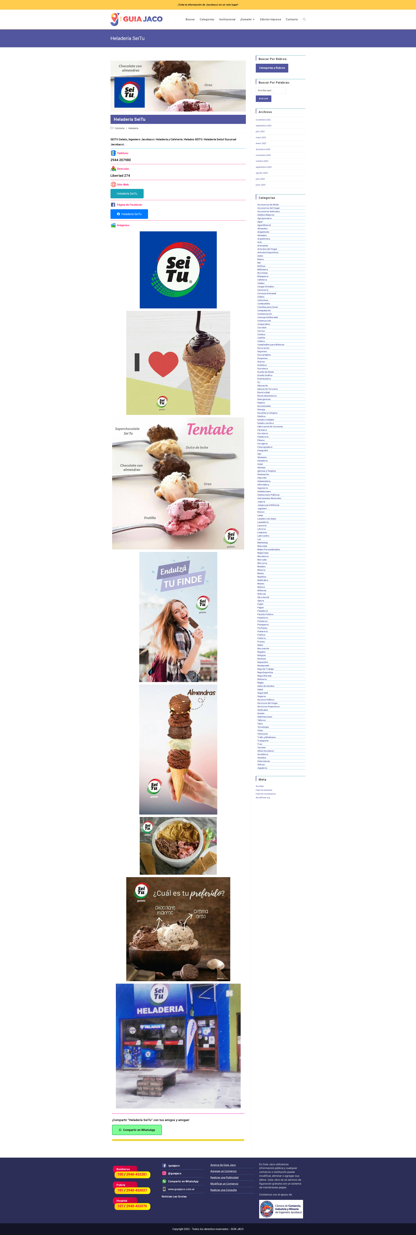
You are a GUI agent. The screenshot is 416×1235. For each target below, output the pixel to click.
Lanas (260, 515)
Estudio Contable (265, 419)
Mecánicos (263, 556)
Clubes (260, 297)
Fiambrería (262, 437)
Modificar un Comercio (224, 1183)
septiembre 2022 (264, 125)
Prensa (261, 641)
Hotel (260, 464)
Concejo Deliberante (267, 317)
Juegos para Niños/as (268, 505)
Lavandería (262, 522)
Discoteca (262, 368)
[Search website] (304, 19)
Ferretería (262, 433)
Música (261, 587)
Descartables (264, 355)
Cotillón (261, 338)
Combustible (263, 303)
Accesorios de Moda (268, 204)
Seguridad (262, 693)
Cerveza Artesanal (266, 293)
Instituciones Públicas (268, 495)
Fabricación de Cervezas (270, 426)
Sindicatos (262, 710)
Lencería (261, 525)
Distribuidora (264, 379)
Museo (260, 583)
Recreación (263, 648)
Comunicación (264, 314)
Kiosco (260, 512)
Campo (260, 283)
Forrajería (262, 443)
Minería (261, 570)
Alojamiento (263, 232)
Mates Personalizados (268, 549)
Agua (259, 221)
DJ (258, 382)
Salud (260, 689)
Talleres (261, 720)
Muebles (261, 577)
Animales (262, 235)
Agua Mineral (264, 225)
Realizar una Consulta (223, 1190)
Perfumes (262, 628)
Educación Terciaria (267, 389)
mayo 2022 (261, 137)
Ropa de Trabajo (265, 669)
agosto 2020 (262, 173)
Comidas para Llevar (267, 307)
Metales (261, 566)
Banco (260, 259)
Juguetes (262, 508)
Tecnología (263, 727)
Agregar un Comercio (223, 1171)
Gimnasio (262, 457)
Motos (260, 573)
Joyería (261, 501)
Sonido (260, 713)
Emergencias (264, 399)
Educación (262, 385)
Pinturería (262, 631)
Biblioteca (262, 269)
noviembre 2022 (263, 120)
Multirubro (262, 580)
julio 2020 (260, 179)
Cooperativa (263, 324)
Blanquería (262, 276)
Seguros (261, 696)
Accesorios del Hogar (268, 208)
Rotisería (261, 679)
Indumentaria (263, 481)
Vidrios (261, 764)
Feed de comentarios (266, 794)
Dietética (261, 365)
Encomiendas (264, 406)
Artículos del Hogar (267, 249)
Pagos (260, 607)
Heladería (133, 128)
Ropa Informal (264, 676)
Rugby (260, 682)
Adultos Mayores (265, 215)
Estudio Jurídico (265, 423)
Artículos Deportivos (267, 252)
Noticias (261, 594)
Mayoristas (262, 553)
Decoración (263, 348)
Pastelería (262, 618)
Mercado (262, 559)
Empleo (261, 402)
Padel (260, 604)
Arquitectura (263, 239)
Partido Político (265, 614)
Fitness (261, 440)
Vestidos (261, 758)
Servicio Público (265, 699)
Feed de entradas (264, 790)
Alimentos (262, 228)
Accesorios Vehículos (268, 211)
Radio (260, 645)
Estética (261, 416)
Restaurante (263, 665)
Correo (261, 331)
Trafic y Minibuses (266, 737)
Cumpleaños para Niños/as (270, 344)
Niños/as (261, 590)
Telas (260, 730)
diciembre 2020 (263, 149)
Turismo (261, 747)
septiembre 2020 (264, 167)
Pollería (261, 638)
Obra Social (263, 597)
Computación (264, 310)
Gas (259, 454)
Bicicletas (262, 273)
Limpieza (262, 532)
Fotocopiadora (264, 447)
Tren (259, 744)
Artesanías (262, 245)
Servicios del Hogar (267, 703)
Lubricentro (263, 536)
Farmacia (262, 430)
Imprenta (261, 478)
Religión (261, 655)
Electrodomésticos (267, 396)
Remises (261, 658)
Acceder (260, 786)
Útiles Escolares (265, 751)
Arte (259, 242)
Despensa (262, 358)
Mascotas (262, 546)
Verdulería (262, 754)
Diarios (261, 361)
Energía (261, 409)
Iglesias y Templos (266, 471)
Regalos (261, 652)
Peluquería (262, 624)
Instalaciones (264, 491)
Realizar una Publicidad (224, 1177)
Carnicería (262, 290)
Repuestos (262, 662)
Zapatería (262, 768)
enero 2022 (261, 143)
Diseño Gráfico (264, 375)
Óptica (260, 600)
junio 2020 (260, 185)
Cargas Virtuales (265, 286)
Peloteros (262, 621)
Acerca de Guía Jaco (223, 1165)
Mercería (262, 563)
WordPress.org (263, 797)
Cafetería (119, 128)
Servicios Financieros (268, 706)
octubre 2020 (262, 161)
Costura (261, 334)
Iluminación (263, 474)
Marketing (262, 542)
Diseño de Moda (265, 372)
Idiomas (261, 467)
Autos (260, 256)
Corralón (261, 327)
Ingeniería (262, 488)
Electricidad (263, 392)
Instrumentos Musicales (269, 498)
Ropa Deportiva (265, 672)
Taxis (260, 723)
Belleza (261, 266)
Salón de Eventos (265, 686)
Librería (261, 529)
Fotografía (262, 450)
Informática (263, 484)
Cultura (261, 341)
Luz (259, 539)
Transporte (263, 740)
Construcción (264, 320)
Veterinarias (263, 761)
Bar (259, 262)
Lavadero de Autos (266, 519)
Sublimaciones (264, 717)
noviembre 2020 (263, 155)
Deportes (262, 351)
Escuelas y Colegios (267, 413)
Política (261, 635)
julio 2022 (260, 131)
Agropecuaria (264, 218)
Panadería (262, 611)
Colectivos (262, 300)
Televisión (262, 734)
